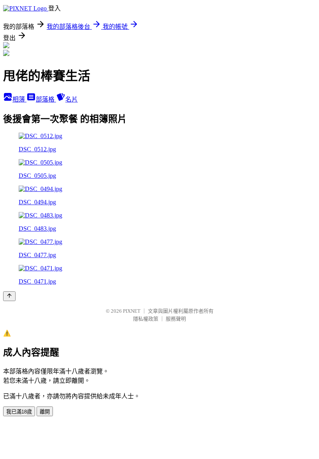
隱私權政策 (145, 319)
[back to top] (9, 296)
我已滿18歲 (19, 412)
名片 (71, 99)
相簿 (19, 99)
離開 (45, 412)
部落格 (46, 99)
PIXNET (131, 311)
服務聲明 (176, 319)
